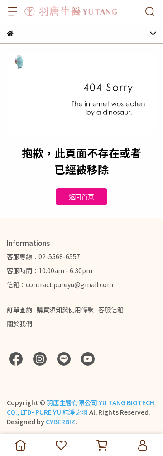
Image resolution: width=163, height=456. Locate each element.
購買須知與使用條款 (65, 309)
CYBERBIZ (60, 421)
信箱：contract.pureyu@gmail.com (60, 284)
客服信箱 (111, 309)
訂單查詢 (19, 309)
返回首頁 (81, 196)
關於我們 (19, 323)
